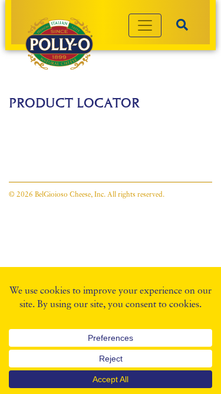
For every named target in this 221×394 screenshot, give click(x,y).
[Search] (182, 25)
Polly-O (59, 43)
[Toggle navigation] (144, 25)
